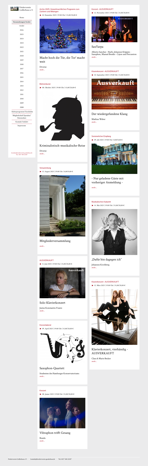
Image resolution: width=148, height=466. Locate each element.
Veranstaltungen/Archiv (22, 22)
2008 (22, 107)
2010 (21, 99)
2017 (21, 68)
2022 (22, 47)
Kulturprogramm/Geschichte (22, 111)
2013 (21, 86)
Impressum (22, 125)
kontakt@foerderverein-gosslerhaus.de (21, 153)
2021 (21, 51)
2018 (21, 64)
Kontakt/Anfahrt (21, 122)
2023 (22, 43)
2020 (22, 56)
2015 (21, 77)
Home (22, 17)
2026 (22, 30)
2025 (22, 34)
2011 (21, 94)
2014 (21, 81)
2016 (21, 73)
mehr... (42, 70)
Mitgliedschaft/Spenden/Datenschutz (22, 116)
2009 (22, 103)
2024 (22, 38)
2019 (21, 60)
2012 (21, 90)
